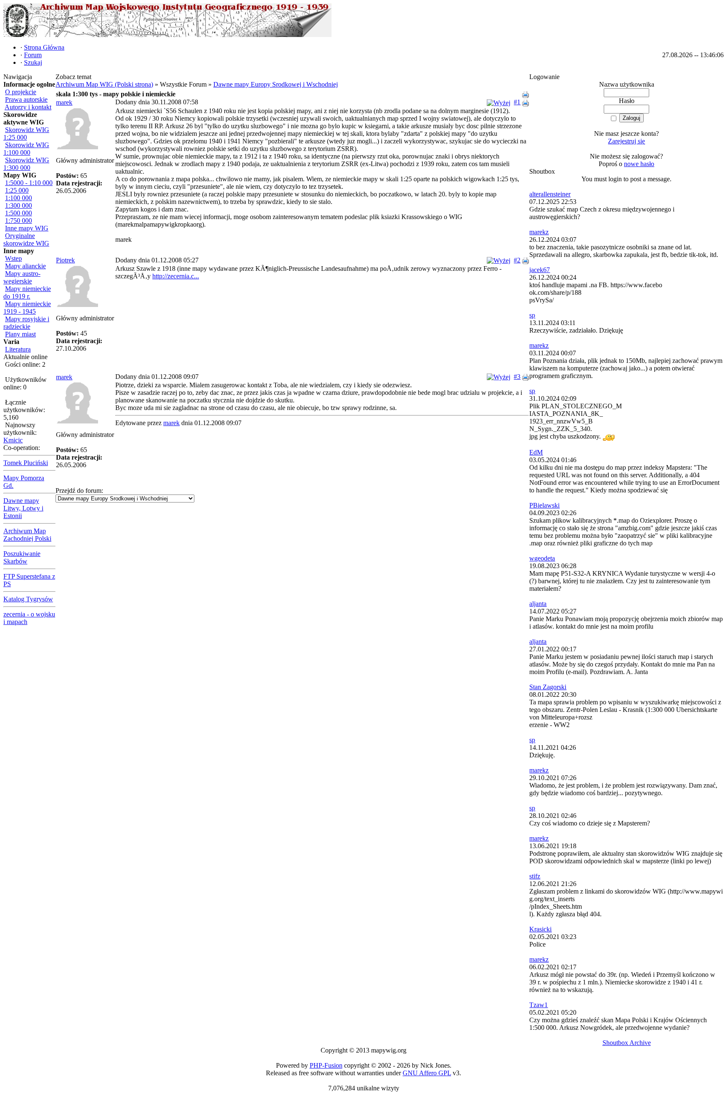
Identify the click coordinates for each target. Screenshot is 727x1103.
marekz (539, 231)
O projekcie (20, 91)
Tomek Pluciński (25, 462)
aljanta (538, 603)
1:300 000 (18, 205)
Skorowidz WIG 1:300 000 (26, 163)
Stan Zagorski (547, 686)
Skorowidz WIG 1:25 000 (26, 133)
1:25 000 (17, 190)
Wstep (13, 258)
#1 (517, 102)
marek (64, 102)
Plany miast (20, 334)
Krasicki (540, 929)
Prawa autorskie (26, 99)
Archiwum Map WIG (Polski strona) (104, 84)
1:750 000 (18, 220)
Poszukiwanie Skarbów (21, 557)
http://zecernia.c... (175, 276)
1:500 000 (18, 213)
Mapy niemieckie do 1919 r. (27, 292)
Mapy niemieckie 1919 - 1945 (27, 307)
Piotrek (65, 260)
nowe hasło (639, 163)
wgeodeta (542, 558)
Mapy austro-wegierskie (21, 277)
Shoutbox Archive (626, 1042)
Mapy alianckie (25, 266)
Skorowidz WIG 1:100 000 (26, 148)
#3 (517, 376)
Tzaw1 (538, 1004)
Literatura (18, 349)
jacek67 (539, 269)
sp (532, 315)
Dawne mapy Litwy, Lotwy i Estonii (23, 508)
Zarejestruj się (626, 141)
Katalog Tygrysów (28, 599)
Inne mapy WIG (26, 228)
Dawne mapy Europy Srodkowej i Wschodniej (275, 84)
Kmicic (13, 440)
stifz (534, 876)
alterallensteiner (549, 194)
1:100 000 (18, 197)
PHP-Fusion (326, 1065)
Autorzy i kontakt (28, 107)
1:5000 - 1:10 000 (29, 182)
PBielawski (544, 505)
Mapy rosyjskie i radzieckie (26, 322)
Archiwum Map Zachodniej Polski (27, 534)
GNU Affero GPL (427, 1073)
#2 (517, 260)
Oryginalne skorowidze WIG (26, 239)
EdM (536, 452)
